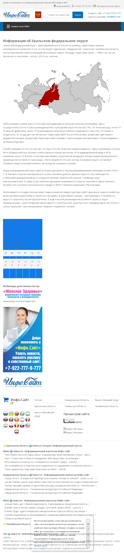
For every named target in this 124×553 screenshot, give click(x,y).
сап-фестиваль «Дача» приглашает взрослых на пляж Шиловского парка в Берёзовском (51, 481)
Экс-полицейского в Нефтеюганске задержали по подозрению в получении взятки (48, 465)
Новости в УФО (20, 26)
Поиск (77, 14)
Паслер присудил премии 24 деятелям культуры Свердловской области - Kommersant (49, 485)
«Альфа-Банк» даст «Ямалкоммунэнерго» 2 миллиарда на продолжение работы (46, 504)
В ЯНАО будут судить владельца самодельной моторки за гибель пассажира (45, 511)
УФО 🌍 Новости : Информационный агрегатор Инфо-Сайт (34, 534)
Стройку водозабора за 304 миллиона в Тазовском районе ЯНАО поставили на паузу (49, 514)
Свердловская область (77, 400)
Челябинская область (106, 406)
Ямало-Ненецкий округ (107, 400)
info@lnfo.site (113, 16)
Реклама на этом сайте (108, 6)
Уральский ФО (63, 6)
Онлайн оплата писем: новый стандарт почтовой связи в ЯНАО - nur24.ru (43, 507)
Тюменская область (75, 406)
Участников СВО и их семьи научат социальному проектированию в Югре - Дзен (47, 454)
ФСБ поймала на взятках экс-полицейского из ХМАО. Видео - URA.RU (41, 462)
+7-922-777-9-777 (82, 6)
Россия (38, 400)
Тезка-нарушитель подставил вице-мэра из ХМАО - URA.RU (35, 469)
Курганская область (45, 406)
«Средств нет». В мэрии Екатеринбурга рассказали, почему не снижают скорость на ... (50, 478)
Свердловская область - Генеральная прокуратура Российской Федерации (44, 489)
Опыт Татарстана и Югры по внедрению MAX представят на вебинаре (41, 458)
